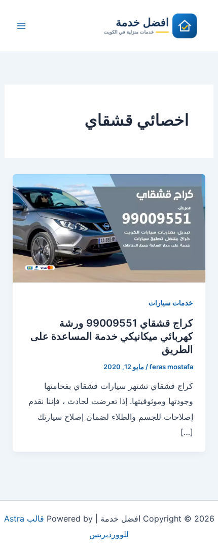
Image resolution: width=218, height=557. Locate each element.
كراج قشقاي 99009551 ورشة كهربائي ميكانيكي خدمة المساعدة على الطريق (111, 336)
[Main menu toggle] (21, 26)
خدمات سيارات (171, 302)
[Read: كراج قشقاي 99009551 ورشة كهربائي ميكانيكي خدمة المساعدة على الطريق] (109, 227)
